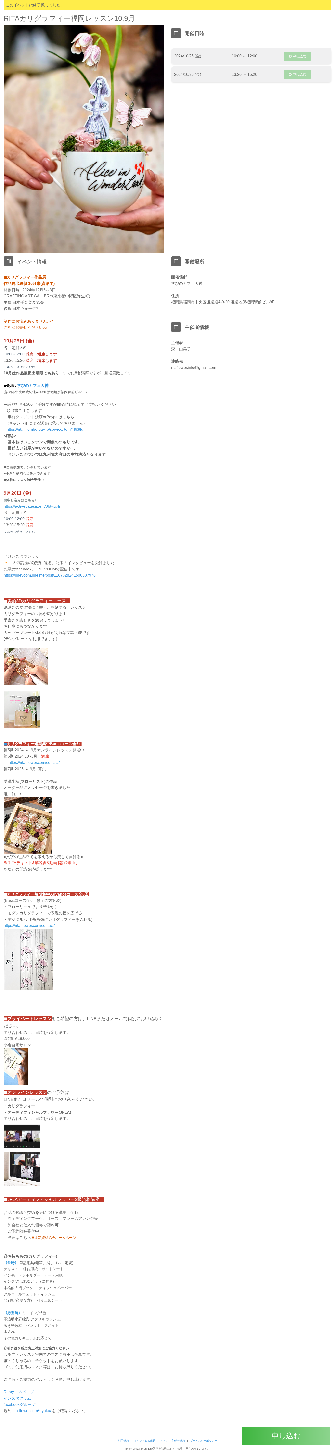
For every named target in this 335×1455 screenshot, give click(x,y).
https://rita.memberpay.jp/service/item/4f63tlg (44, 429)
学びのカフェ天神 (33, 385)
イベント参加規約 (144, 1440)
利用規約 (123, 1440)
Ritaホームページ (19, 1392)
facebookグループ (19, 1405)
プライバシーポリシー (203, 1440)
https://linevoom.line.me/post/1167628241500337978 (50, 575)
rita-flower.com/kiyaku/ (32, 1411)
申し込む (299, 56)
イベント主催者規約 (173, 1440)
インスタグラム (18, 1398)
